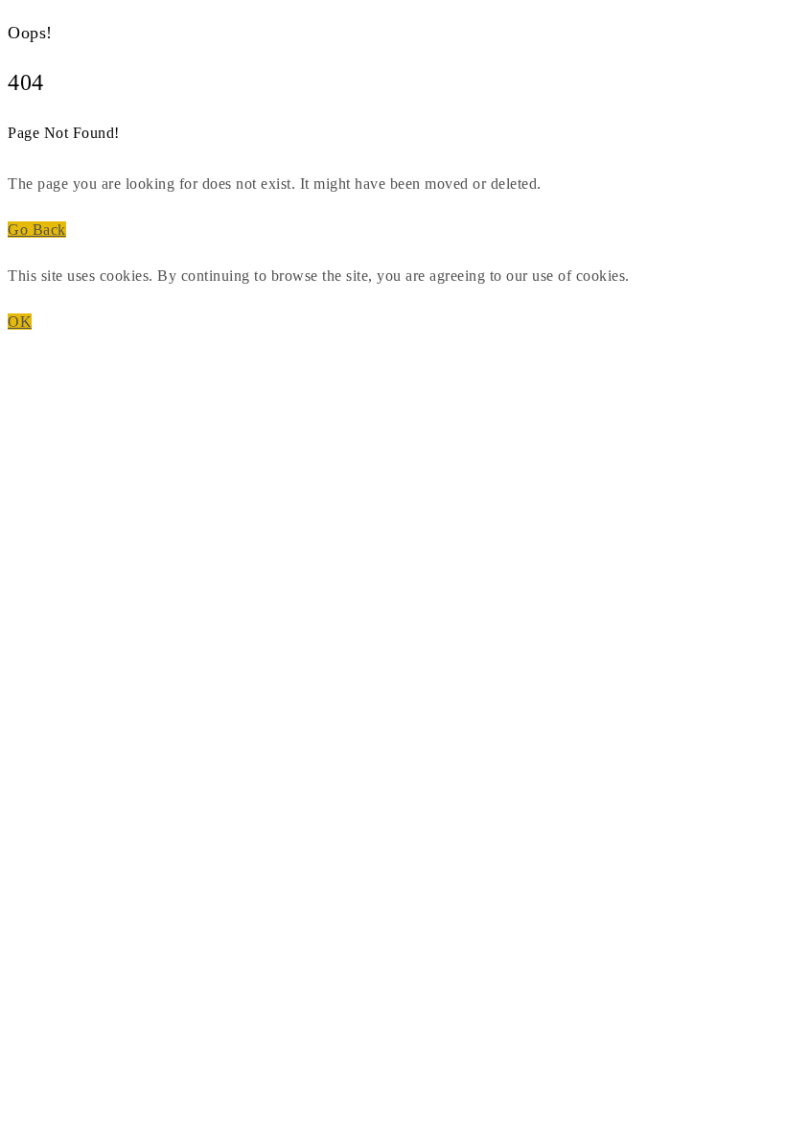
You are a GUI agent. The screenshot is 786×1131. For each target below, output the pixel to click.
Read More (670, 275)
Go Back (37, 229)
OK (20, 321)
